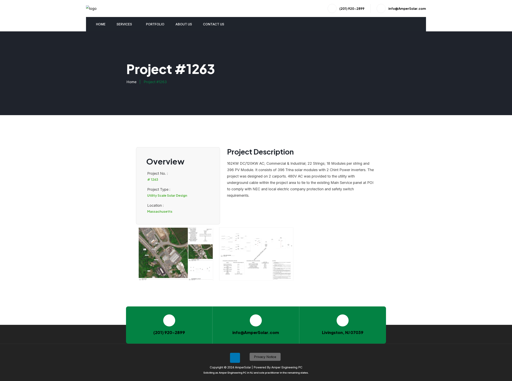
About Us (183, 24)
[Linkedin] (235, 358)
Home (101, 24)
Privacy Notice (265, 357)
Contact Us (213, 24)
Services (124, 24)
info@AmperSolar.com (407, 8)
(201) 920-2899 (351, 8)
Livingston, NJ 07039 (342, 332)
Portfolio (155, 24)
